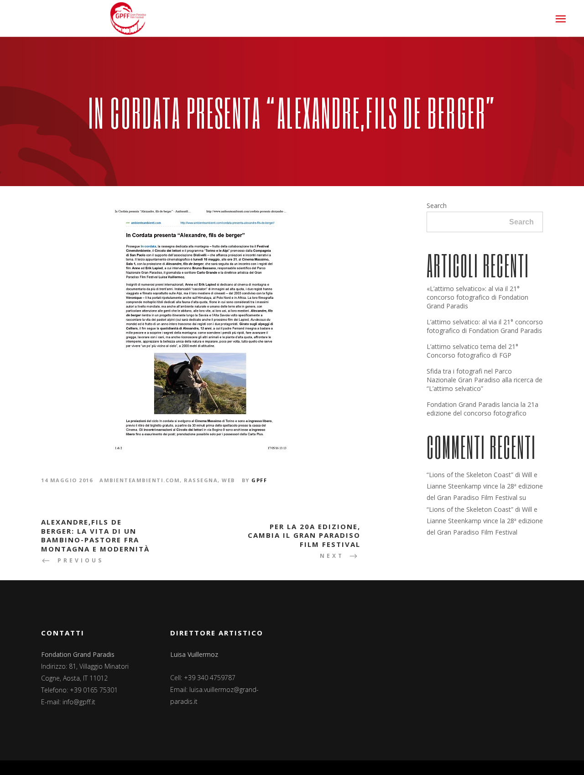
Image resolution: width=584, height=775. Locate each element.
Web (228, 480)
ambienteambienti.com (139, 480)
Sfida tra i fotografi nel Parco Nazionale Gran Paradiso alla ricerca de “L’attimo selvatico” (484, 380)
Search (437, 205)
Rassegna (201, 480)
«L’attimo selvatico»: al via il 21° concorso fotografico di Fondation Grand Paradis (477, 297)
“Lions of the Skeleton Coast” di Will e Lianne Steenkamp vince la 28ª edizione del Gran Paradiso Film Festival (485, 486)
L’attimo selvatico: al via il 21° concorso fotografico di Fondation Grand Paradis (485, 326)
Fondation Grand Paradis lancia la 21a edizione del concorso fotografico (482, 408)
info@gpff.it (79, 701)
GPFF (259, 480)
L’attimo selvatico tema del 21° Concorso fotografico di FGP (472, 350)
